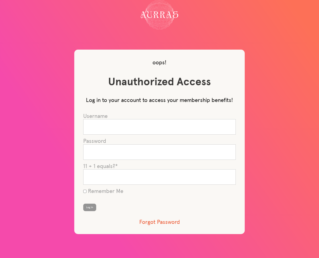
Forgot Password (159, 221)
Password (94, 140)
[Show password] (226, 152)
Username (95, 115)
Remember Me (104, 190)
